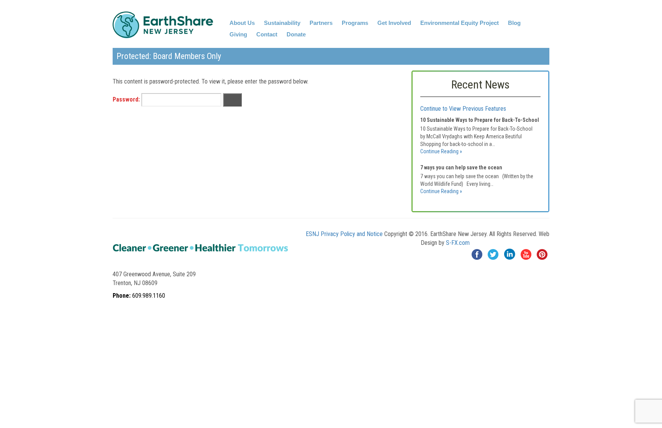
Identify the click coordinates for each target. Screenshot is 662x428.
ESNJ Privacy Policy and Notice (344, 234)
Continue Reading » (441, 151)
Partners (321, 23)
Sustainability (282, 23)
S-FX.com (458, 242)
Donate (296, 34)
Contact (266, 34)
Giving (238, 34)
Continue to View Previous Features (463, 108)
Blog (514, 23)
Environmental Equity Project (459, 23)
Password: (127, 99)
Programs (355, 23)
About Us (242, 23)
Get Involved (394, 23)
